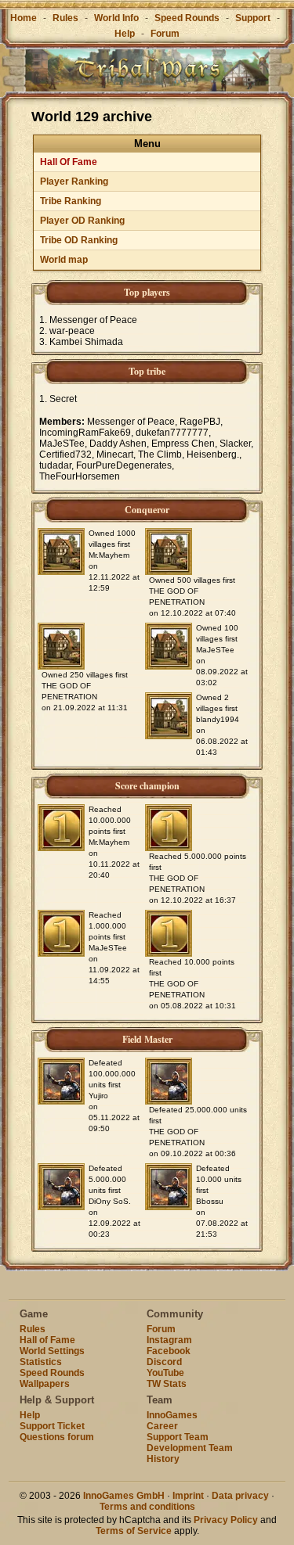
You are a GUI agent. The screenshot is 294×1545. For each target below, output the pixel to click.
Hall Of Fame (68, 161)
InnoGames (172, 1415)
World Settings (52, 1351)
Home (23, 18)
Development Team (190, 1448)
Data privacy (240, 1495)
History (163, 1458)
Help (124, 33)
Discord (164, 1361)
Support (252, 18)
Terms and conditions (147, 1506)
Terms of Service (134, 1530)
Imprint (188, 1495)
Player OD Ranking (82, 220)
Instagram (169, 1340)
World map (64, 259)
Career (162, 1426)
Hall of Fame (47, 1340)
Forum (165, 33)
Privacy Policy (226, 1519)
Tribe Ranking (70, 201)
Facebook (169, 1351)
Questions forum (57, 1437)
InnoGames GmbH (124, 1495)
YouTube (165, 1372)
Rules (65, 18)
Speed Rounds (187, 18)
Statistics (41, 1361)
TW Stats (167, 1383)
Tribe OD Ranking (79, 240)
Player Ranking (74, 181)
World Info (116, 18)
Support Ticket (52, 1426)
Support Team (178, 1437)
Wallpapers (45, 1383)
